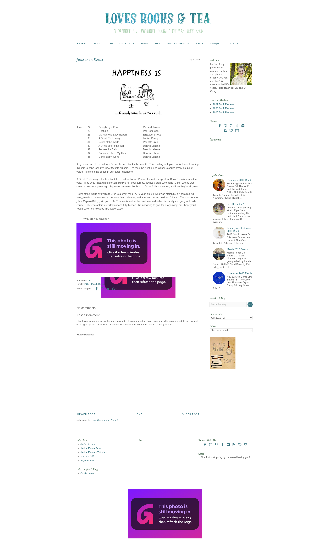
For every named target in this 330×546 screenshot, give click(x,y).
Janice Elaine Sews (90, 448)
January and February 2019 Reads (239, 229)
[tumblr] (237, 126)
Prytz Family (87, 460)
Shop (199, 43)
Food (144, 43)
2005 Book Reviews (223, 112)
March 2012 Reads (237, 249)
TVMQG (214, 43)
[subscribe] (226, 131)
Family (98, 43)
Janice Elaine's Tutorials (93, 452)
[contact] (237, 131)
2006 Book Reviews (223, 108)
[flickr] (243, 126)
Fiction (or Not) (122, 43)
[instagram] (226, 126)
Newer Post (86, 414)
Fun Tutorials (178, 43)
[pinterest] (231, 126)
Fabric (82, 43)
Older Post (190, 414)
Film (158, 43)
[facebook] (220, 126)
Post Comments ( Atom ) (104, 420)
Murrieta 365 (87, 456)
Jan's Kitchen (87, 444)
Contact (232, 43)
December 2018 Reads (239, 180)
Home (139, 414)
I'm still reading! (235, 204)
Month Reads (97, 284)
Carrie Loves (87, 473)
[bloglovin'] (231, 131)
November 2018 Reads (239, 273)
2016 (87, 284)
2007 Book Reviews (223, 104)
